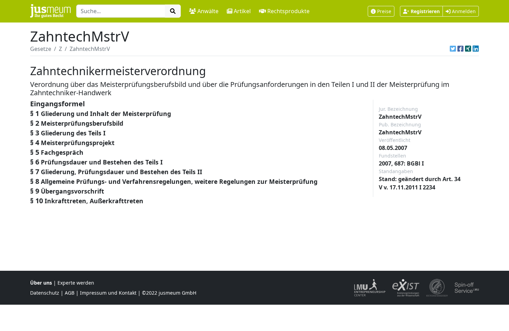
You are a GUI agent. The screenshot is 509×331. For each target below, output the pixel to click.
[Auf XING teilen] (468, 49)
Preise (384, 11)
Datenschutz (44, 292)
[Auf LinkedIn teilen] (476, 49)
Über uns (41, 282)
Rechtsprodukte (288, 11)
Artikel (242, 11)
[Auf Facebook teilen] (460, 49)
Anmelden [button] (463, 11)
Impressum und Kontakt (108, 292)
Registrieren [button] (425, 11)
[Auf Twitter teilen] (453, 49)
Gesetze (40, 49)
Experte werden (75, 282)
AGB (69, 292)
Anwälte (207, 11)
